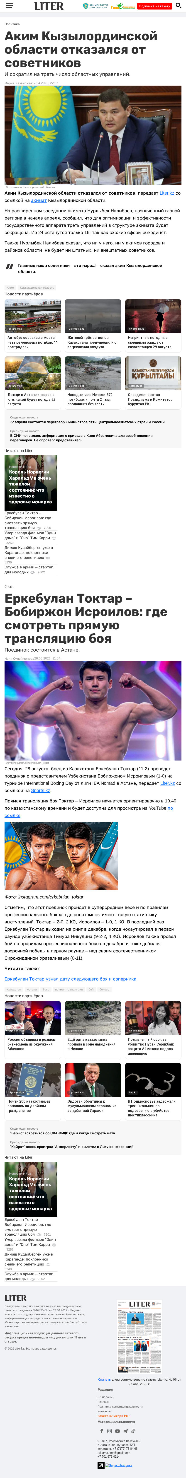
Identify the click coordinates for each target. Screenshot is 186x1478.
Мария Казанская (18, 83)
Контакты (104, 1411)
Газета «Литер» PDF (114, 1416)
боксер (104, 989)
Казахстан (14, 989)
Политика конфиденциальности (120, 1406)
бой (91, 989)
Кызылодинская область (37, 287)
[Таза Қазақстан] (123, 6)
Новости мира (20, 467)
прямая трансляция (69, 989)
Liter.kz (167, 193)
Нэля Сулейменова (19, 658)
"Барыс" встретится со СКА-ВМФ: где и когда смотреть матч (62, 1133)
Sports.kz (40, 790)
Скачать (104, 1379)
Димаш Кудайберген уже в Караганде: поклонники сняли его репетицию (29, 553)
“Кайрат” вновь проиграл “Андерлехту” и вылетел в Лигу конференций (72, 1147)
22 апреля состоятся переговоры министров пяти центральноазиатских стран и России (87, 422)
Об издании (106, 1397)
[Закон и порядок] (96, 6)
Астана (32, 989)
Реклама (103, 1401)
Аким (10, 287)
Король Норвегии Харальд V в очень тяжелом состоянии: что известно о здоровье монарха (30, 487)
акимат (39, 200)
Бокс (46, 989)
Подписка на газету (154, 6)
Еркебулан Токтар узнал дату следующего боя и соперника (70, 978)
